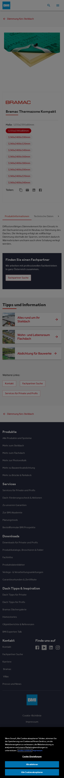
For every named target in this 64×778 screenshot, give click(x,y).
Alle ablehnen (32, 764)
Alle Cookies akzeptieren (32, 772)
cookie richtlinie (25, 750)
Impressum (37, 750)
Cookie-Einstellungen (32, 756)
